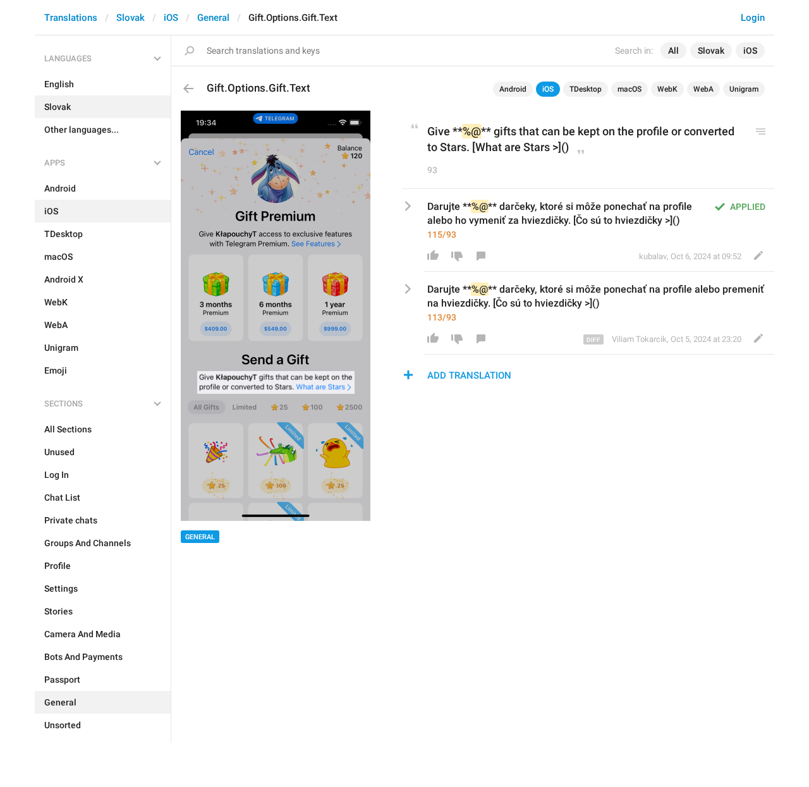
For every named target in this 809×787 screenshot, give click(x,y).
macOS (629, 89)
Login (753, 17)
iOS (171, 17)
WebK (667, 89)
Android (512, 89)
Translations (70, 17)
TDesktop (585, 89)
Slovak (130, 17)
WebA (703, 89)
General (213, 17)
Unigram (743, 89)
